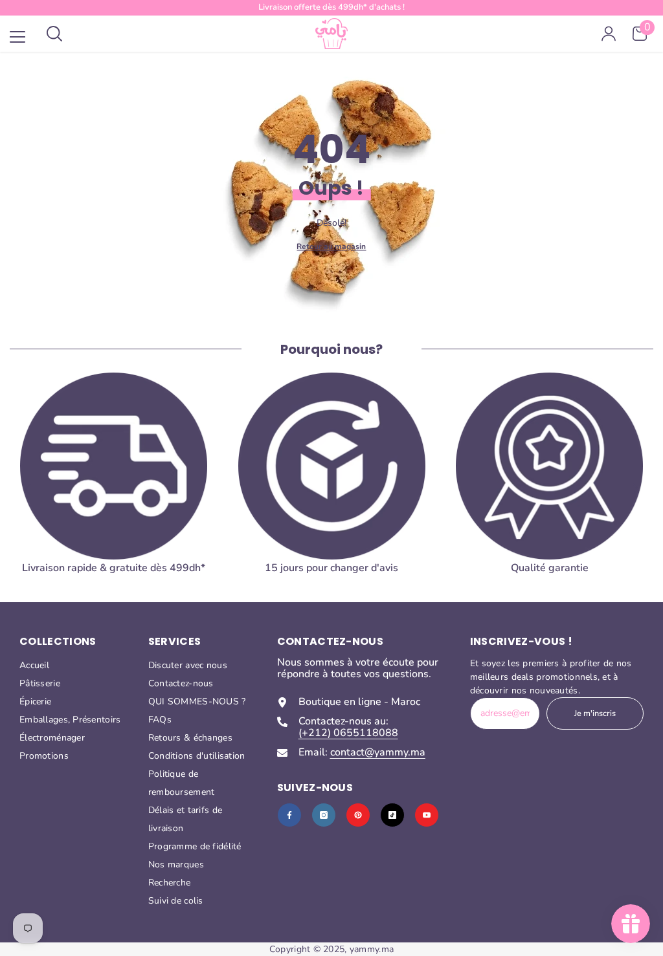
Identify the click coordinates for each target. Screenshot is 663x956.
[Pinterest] (358, 815)
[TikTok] (392, 815)
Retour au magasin (331, 246)
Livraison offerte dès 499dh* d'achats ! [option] (331, 7)
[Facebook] (289, 815)
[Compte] (608, 33)
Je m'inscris (595, 713)
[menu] (17, 37)
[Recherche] (54, 33)
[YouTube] (426, 815)
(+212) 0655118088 (348, 733)
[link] (549, 478)
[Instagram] (323, 815)
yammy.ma (372, 949)
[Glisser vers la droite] (634, 489)
